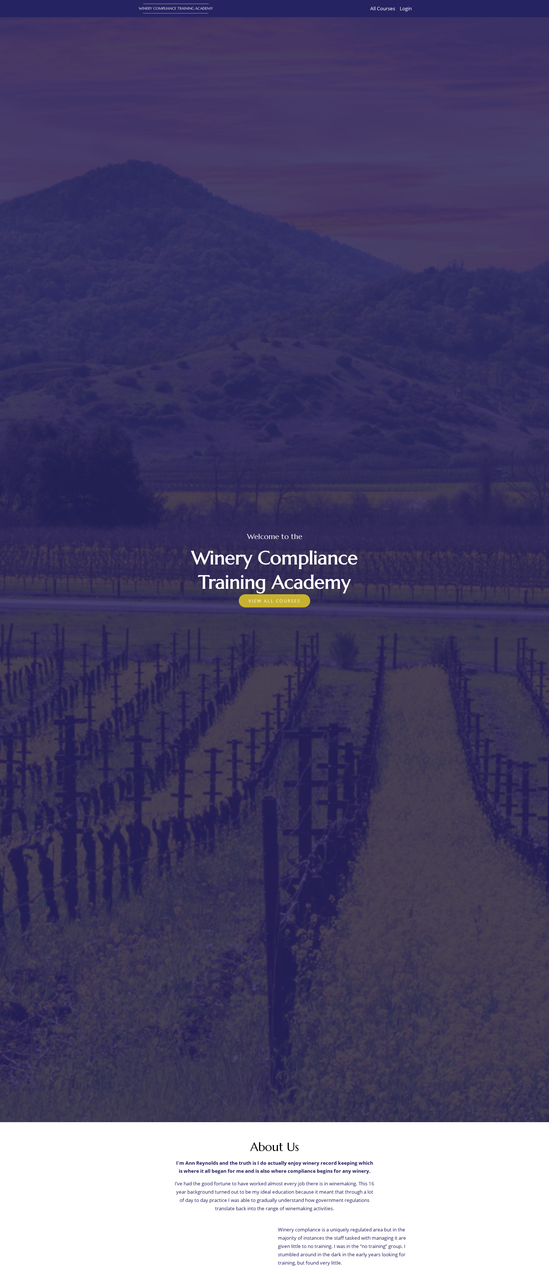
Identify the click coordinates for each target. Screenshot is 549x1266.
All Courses (382, 8)
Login (406, 8)
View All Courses (274, 601)
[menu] (389, 8)
